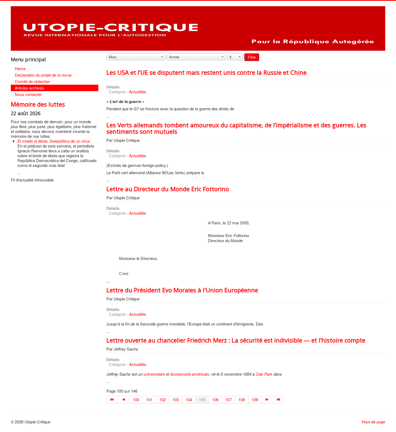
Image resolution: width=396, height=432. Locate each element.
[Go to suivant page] (267, 399)
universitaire (154, 374)
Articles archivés (29, 88)
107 (228, 399)
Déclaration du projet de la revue (43, 75)
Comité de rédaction (32, 81)
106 (215, 399)
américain (200, 374)
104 (189, 399)
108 (241, 399)
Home (20, 68)
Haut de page (373, 421)
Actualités (137, 91)
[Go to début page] (112, 399)
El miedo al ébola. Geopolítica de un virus (54, 141)
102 (162, 399)
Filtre (252, 57)
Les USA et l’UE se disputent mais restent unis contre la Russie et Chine (206, 72)
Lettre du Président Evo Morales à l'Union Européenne (182, 290)
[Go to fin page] (279, 399)
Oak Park (264, 374)
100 (136, 399)
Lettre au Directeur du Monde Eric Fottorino (167, 189)
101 (149, 399)
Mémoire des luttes (38, 104)
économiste (180, 374)
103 (175, 399)
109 (255, 399)
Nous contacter (28, 94)
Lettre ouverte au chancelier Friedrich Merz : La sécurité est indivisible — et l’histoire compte (235, 340)
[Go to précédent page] (124, 399)
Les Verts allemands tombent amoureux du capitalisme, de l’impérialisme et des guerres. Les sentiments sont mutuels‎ (236, 128)
